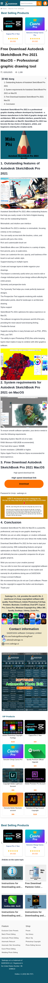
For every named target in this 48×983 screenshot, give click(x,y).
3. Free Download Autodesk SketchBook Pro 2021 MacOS (24, 98)
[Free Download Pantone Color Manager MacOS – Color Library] (35, 873)
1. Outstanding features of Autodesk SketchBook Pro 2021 (24, 84)
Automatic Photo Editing (10, 938)
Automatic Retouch (8, 941)
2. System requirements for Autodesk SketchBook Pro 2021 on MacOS (25, 91)
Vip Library (29, 934)
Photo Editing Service (33, 945)
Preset (28, 930)
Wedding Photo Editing (10, 952)
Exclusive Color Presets (10, 930)
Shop (28, 926)
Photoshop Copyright (33, 941)
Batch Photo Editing (9, 934)
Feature (5, 926)
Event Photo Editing (9, 949)
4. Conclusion (9, 104)
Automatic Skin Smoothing (11, 945)
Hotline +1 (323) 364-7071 (24, 974)
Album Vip (29, 938)
